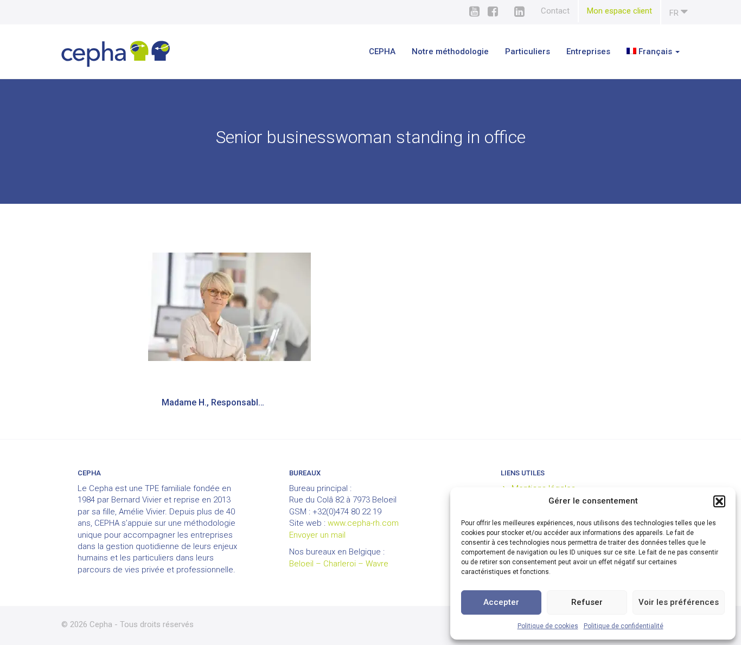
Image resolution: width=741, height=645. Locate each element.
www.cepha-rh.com (363, 523)
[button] (719, 501)
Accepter (501, 602)
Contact (555, 11)
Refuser (587, 602)
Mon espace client (619, 11)
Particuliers (527, 51)
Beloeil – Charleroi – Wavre (338, 564)
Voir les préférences (678, 602)
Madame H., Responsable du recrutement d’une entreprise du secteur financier (220, 402)
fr (675, 13)
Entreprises (588, 51)
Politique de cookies (548, 626)
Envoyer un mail (317, 535)
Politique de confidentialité (623, 626)
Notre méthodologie (450, 51)
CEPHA (382, 51)
